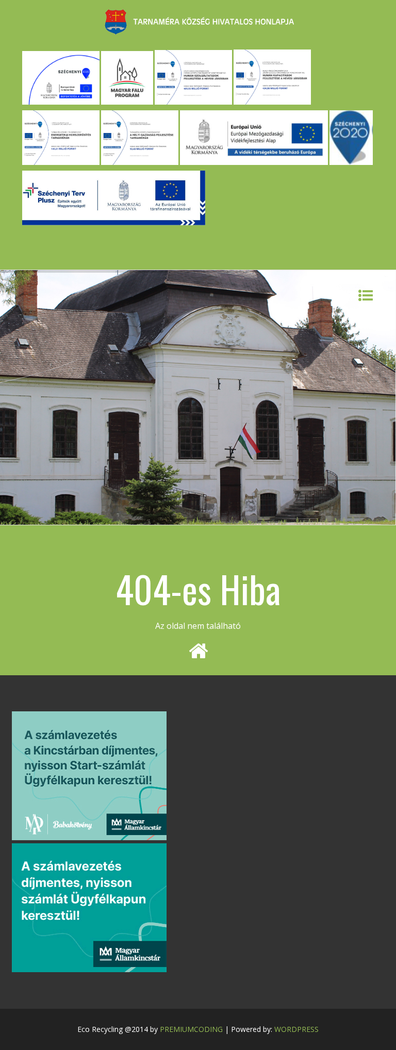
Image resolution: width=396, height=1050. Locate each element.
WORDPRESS (296, 1029)
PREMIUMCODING (191, 1029)
